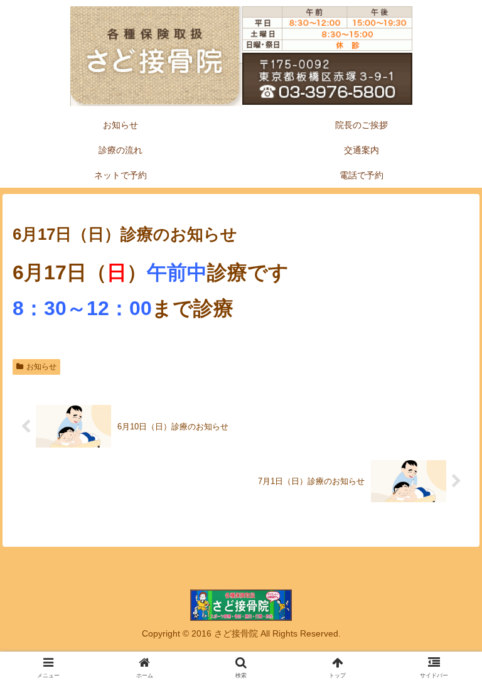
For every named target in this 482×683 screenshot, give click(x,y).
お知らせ (41, 366)
